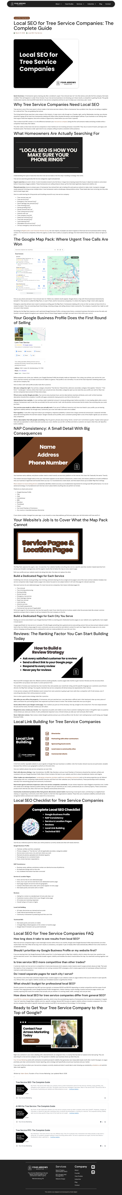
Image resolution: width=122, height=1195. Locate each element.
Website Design (60, 1179)
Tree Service (25, 18)
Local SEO (18, 18)
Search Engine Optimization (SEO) (61, 1170)
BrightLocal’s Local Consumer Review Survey (35, 231)
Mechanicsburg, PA (38, 1178)
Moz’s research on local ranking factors (25, 484)
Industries (91, 4)
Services (79, 4)
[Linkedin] (93, 1172)
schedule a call (96, 1065)
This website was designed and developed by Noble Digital (61, 1192)
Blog (100, 4)
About (58, 4)
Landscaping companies (43, 777)
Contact (108, 4)
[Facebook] (93, 1167)
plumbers (55, 777)
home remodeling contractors (70, 777)
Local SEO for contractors (21, 999)
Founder (77, 1173)
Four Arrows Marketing (20, 1060)
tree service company (61, 121)
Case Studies (69, 4)
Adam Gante (24, 1073)
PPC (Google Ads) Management (61, 1175)
